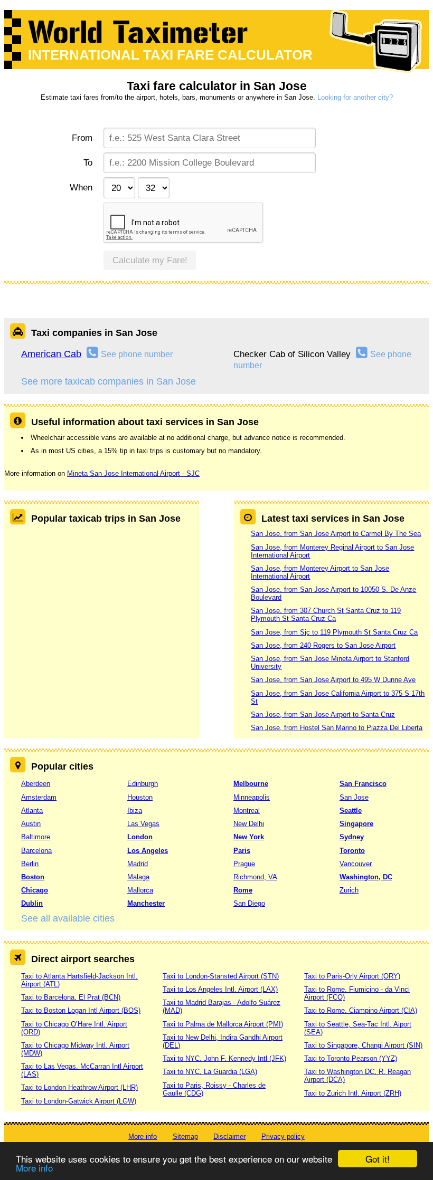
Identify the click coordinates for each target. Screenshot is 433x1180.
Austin (31, 824)
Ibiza (134, 810)
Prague (244, 864)
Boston (32, 877)
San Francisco (363, 784)
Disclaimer (229, 1136)
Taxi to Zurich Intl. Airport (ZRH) (352, 1093)
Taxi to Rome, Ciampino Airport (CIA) (360, 1010)
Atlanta (32, 810)
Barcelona (36, 851)
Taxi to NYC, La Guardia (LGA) (210, 1072)
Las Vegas (143, 824)
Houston (140, 797)
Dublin (32, 903)
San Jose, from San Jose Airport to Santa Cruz (323, 714)
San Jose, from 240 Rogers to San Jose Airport (323, 645)
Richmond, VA (255, 877)
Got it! (377, 1158)
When (81, 188)
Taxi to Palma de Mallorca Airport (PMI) (223, 1024)
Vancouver (356, 864)
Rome (242, 890)
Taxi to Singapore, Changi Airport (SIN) (363, 1045)
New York (248, 837)
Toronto (352, 851)
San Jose (354, 797)
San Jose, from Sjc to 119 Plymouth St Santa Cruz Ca (334, 632)
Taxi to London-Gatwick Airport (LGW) (78, 1101)
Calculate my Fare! (149, 260)
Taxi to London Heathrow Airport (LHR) (79, 1087)
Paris (241, 851)
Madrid (137, 864)
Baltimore (35, 837)
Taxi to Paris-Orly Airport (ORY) (352, 976)
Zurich (349, 890)
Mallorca (140, 890)
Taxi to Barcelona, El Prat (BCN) (70, 997)
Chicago (34, 890)
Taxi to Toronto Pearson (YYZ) (350, 1058)
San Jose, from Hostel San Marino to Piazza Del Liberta (336, 728)
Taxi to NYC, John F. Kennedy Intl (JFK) (224, 1058)
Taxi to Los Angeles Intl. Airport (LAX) (220, 989)
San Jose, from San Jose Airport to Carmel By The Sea (336, 534)
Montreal (246, 810)
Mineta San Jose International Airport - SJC (133, 473)
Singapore (356, 824)
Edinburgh (142, 784)
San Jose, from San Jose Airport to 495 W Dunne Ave (333, 680)
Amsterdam (39, 797)
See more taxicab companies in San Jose (108, 381)
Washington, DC (366, 877)
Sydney (352, 837)
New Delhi (248, 824)
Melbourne (250, 784)
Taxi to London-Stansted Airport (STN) (221, 976)
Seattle (351, 810)
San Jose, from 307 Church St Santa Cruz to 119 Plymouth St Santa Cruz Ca (326, 614)
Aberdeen (35, 784)
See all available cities (68, 918)
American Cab (51, 354)
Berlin (30, 864)
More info (34, 1167)
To (87, 163)
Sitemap (185, 1136)
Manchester (146, 903)
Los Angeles (147, 851)
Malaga (138, 877)
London (140, 837)
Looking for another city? (355, 97)
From (82, 138)
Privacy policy (283, 1136)
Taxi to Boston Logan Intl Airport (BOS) (80, 1010)
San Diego (249, 903)
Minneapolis (251, 797)
